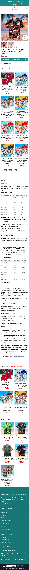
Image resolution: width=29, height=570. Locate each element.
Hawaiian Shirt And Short (12, 47)
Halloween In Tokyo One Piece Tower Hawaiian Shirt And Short (21, 438)
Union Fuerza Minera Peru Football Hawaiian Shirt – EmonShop (21, 89)
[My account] (27, 8)
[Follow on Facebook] (1, 504)
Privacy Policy (5, 539)
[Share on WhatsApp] (3, 170)
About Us (3, 515)
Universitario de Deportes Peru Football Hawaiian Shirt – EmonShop (21, 113)
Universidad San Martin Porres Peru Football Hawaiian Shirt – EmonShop (21, 161)
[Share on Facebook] (5, 170)
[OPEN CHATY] (4, 566)
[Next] (25, 27)
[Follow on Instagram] (3, 504)
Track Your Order (5, 523)
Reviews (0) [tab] (4, 183)
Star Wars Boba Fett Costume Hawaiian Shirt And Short (7, 460)
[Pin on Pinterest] (13, 170)
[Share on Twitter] (8, 170)
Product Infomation (6, 518)
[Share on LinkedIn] (15, 170)
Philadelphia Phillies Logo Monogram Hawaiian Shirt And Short (7, 89)
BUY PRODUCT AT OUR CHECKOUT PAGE (14, 59)
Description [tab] (4, 180)
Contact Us (4, 526)
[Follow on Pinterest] (7, 504)
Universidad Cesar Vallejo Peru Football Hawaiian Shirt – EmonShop (7, 161)
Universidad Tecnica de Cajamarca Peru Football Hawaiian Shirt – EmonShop (7, 113)
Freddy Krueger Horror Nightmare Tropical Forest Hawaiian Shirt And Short (7, 481)
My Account (4, 512)
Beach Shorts (6, 68)
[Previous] (3, 27)
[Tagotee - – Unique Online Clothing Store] (14, 8)
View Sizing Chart (5, 520)
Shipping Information (6, 537)
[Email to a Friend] (10, 170)
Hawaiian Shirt (13, 68)
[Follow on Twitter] (5, 504)
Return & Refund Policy (7, 534)
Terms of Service (5, 542)
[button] (2, 8)
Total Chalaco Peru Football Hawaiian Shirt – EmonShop (21, 137)
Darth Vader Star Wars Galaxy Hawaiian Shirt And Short (22, 460)
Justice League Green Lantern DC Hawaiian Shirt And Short (7, 437)
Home (2, 47)
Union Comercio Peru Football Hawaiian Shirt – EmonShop (7, 137)
